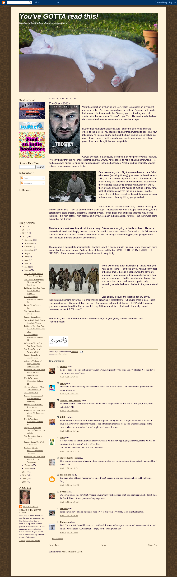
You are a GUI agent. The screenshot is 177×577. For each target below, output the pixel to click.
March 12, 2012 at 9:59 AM (69, 411)
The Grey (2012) (31, 392)
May (27, 263)
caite (62, 437)
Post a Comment (57, 539)
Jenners (64, 508)
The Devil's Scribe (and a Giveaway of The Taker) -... (34, 282)
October (28, 246)
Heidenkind (65, 474)
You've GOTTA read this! (58, 16)
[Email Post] (81, 352)
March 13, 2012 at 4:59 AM (69, 502)
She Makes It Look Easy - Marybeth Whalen (34, 321)
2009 (24, 478)
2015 (24, 226)
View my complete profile (29, 540)
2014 (24, 229)
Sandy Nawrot (30, 506)
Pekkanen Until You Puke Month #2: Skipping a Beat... (34, 413)
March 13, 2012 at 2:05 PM (69, 515)
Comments (27, 183)
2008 (24, 482)
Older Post (153, 545)
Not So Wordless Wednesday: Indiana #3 (33, 381)
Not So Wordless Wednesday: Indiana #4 (33, 337)
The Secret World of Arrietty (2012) (32, 350)
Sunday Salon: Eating (32, 317)
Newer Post (54, 545)
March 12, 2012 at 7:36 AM (69, 377)
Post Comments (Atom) (72, 551)
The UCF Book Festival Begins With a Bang (33, 275)
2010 (24, 475)
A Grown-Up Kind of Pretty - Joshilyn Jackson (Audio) (32, 363)
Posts (25, 178)
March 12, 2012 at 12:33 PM (69, 451)
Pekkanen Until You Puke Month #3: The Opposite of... (34, 372)
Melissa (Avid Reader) (70, 400)
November (29, 243)
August (28, 253)
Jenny (63, 383)
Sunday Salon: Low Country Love (32, 356)
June (27, 260)
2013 (24, 233)
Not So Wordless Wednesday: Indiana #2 (33, 422)
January (28, 468)
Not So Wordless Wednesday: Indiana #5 (33, 299)
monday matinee (61, 354)
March (27, 270)
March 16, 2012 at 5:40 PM (69, 532)
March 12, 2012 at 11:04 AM (69, 431)
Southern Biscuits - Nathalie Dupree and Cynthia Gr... (33, 450)
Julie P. (63, 366)
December (29, 239)
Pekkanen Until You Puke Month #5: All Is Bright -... (34, 290)
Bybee (63, 491)
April (27, 266)
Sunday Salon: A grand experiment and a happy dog (33, 398)
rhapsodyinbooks (68, 457)
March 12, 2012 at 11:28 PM (69, 485)
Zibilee (63, 417)
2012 (24, 236)
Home (103, 545)
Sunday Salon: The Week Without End (34, 443)
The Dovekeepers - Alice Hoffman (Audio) (34, 388)
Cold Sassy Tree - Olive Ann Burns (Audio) (33, 344)
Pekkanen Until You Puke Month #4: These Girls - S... (34, 329)
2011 (24, 471)
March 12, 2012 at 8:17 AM (69, 394)
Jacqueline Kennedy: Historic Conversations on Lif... (34, 430)
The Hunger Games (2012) (32, 312)
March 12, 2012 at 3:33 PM (69, 468)
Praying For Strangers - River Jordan (33, 405)
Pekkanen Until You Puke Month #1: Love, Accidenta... (34, 459)
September (29, 250)
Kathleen (64, 522)
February (28, 465)
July (26, 256)
